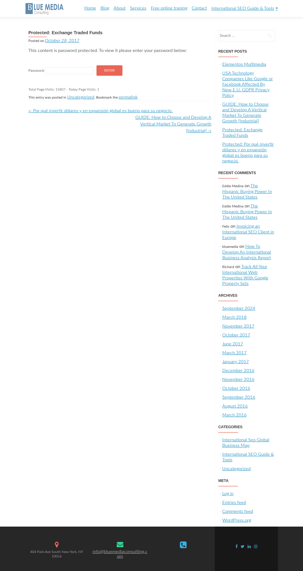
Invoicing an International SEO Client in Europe (248, 232)
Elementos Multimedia (244, 64)
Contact (199, 8)
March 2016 (234, 415)
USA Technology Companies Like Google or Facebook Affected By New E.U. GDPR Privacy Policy (247, 84)
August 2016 (235, 406)
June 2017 (232, 344)
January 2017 (235, 362)
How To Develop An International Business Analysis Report (246, 252)
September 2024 (238, 308)
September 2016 (238, 397)
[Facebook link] (236, 547)
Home (90, 8)
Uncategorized (80, 97)
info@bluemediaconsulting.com (119, 554)
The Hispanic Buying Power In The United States (247, 191)
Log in (228, 493)
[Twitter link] (242, 547)
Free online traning (169, 8)
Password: (36, 70)
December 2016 (238, 370)
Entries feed (234, 502)
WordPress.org (236, 520)
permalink (128, 97)
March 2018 (234, 317)
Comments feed (237, 511)
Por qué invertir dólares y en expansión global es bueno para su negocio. (100, 111)
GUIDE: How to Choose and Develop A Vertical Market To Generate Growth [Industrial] (173, 124)
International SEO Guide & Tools (242, 8)
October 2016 (236, 388)
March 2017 (234, 353)
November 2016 (238, 379)
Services (138, 8)
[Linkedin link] (249, 547)
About (120, 8)
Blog (104, 8)
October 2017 (236, 335)
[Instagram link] (255, 547)
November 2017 (238, 326)
